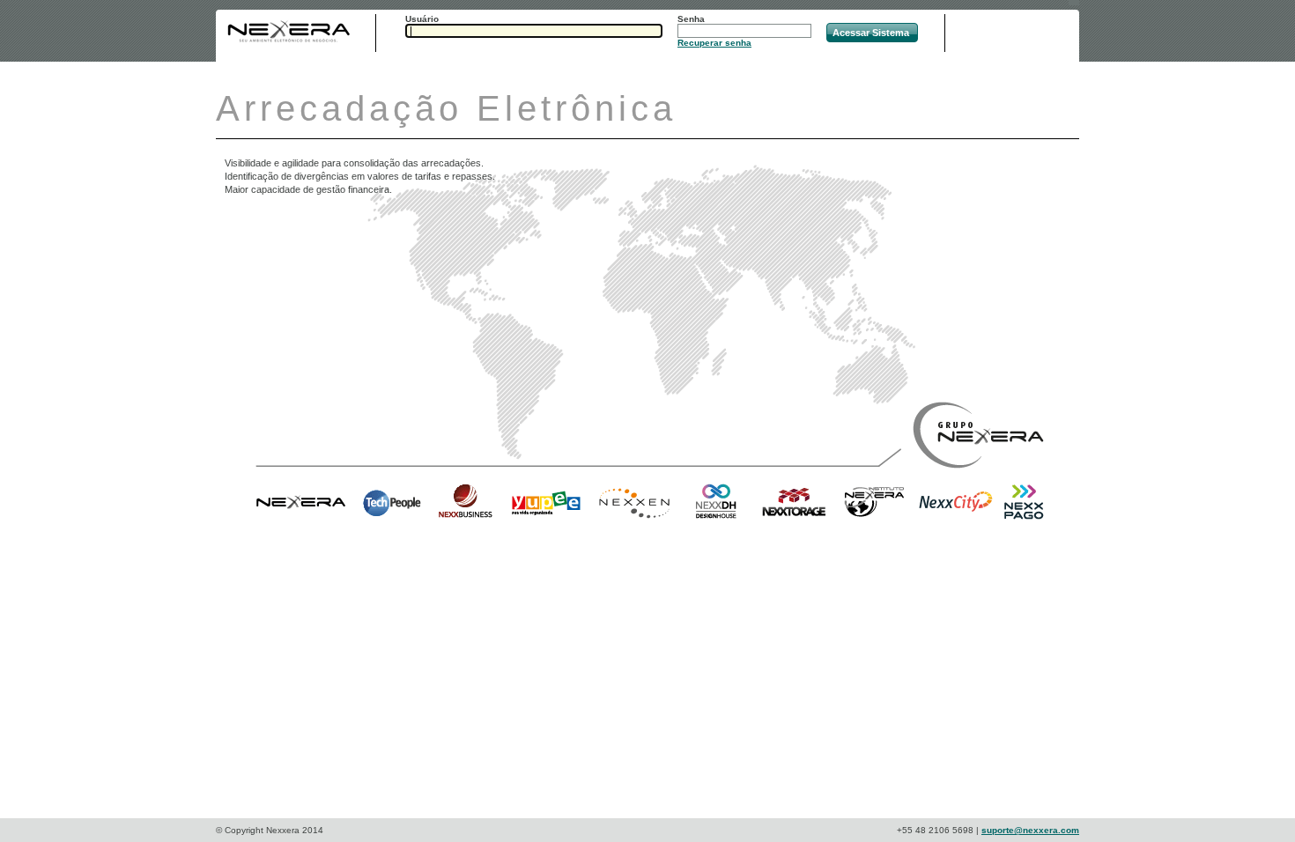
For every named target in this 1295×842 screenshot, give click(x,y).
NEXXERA (289, 31)
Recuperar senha (714, 43)
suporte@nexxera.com (1030, 830)
